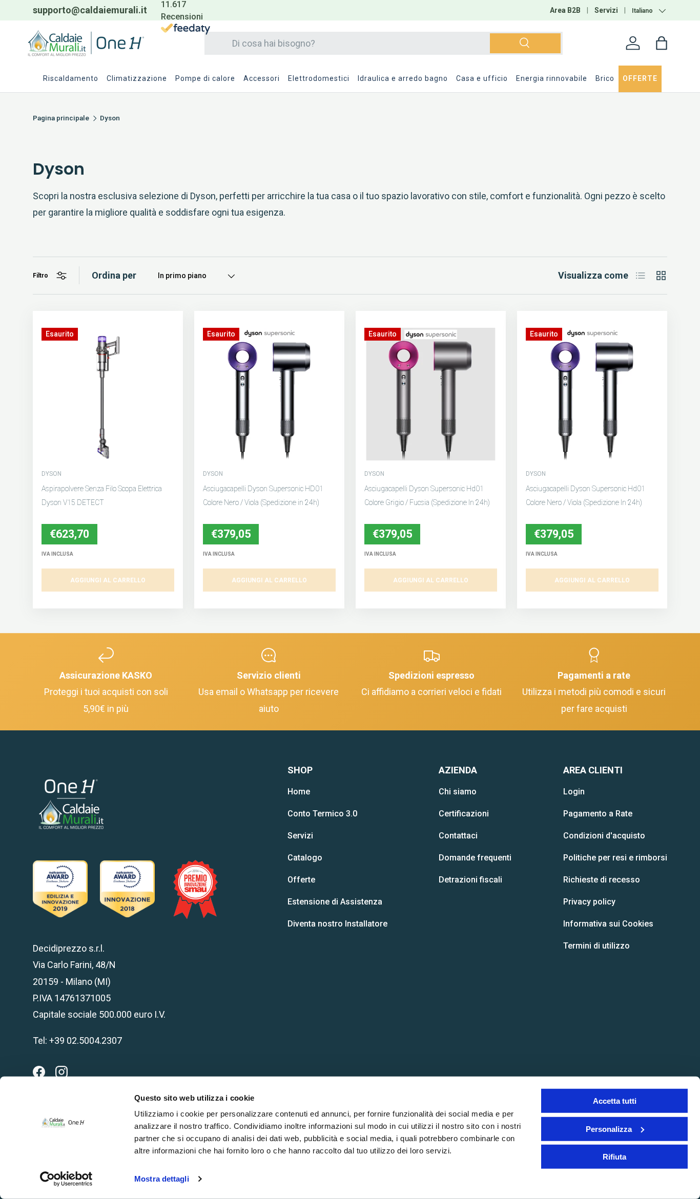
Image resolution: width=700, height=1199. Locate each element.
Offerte (301, 880)
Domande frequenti (475, 858)
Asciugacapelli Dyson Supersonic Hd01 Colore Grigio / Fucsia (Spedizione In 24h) (427, 496)
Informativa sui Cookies (608, 924)
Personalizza (609, 1128)
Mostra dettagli (161, 1178)
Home (298, 791)
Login (574, 791)
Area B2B (565, 10)
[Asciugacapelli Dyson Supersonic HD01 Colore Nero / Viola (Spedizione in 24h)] (269, 394)
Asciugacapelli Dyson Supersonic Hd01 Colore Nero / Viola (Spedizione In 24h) (585, 496)
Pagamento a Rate (597, 813)
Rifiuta (614, 1156)
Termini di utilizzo (596, 946)
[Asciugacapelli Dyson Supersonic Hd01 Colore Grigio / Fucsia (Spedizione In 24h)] (430, 394)
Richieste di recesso (601, 880)
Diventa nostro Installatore (337, 924)
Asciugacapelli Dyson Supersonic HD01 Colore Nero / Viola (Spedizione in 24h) (263, 496)
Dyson (110, 118)
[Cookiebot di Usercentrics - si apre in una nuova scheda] (66, 1179)
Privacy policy (589, 902)
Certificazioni (464, 813)
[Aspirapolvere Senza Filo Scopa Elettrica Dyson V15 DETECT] (108, 394)
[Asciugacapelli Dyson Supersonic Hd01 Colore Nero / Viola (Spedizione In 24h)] (592, 394)
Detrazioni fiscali (470, 880)
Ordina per (114, 275)
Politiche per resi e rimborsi (615, 858)
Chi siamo (458, 791)
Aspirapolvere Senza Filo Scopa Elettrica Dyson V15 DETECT (102, 496)
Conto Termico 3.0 (322, 813)
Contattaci (458, 835)
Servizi (606, 10)
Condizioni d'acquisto (604, 835)
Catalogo (304, 858)
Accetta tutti (614, 1101)
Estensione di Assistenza (334, 902)
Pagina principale (61, 118)
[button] (661, 43)
